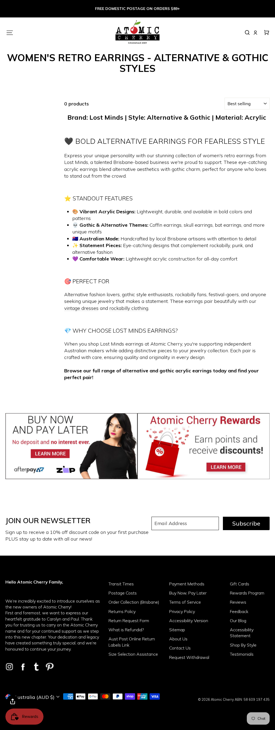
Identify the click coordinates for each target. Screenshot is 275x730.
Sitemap (177, 629)
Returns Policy (122, 611)
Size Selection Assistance (133, 654)
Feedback (239, 611)
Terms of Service (185, 602)
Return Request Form (128, 620)
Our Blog (238, 620)
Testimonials (242, 654)
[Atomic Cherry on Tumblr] (36, 667)
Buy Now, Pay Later (188, 593)
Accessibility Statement (242, 632)
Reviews (238, 602)
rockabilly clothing (128, 308)
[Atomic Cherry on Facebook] (23, 667)
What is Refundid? (126, 629)
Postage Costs (122, 593)
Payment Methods (186, 583)
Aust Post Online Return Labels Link (131, 641)
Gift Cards (239, 583)
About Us (178, 638)
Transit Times (121, 583)
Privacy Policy (182, 611)
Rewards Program (247, 593)
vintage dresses (81, 308)
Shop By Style (243, 645)
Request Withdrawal (189, 657)
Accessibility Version (188, 620)
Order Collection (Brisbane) (133, 602)
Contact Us (180, 648)
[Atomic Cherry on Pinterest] (50, 667)
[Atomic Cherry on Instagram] (9, 667)
